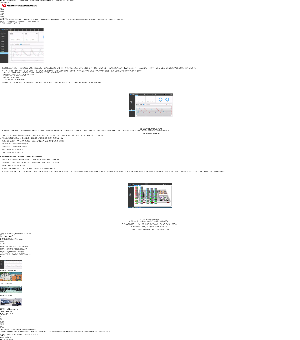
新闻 (1, 319)
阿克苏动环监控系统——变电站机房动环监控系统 (12, 251)
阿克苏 (18, 334)
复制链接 (14, 329)
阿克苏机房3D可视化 (20, 19)
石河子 (21, 334)
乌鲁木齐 (11, 334)
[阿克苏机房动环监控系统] (11, 289)
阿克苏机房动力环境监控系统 (7, 19)
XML (1, 326)
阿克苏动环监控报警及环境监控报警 (73, 19)
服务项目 (2, 10)
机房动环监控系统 (13, 21)
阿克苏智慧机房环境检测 (88, 19)
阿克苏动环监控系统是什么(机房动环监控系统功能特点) (13, 249)
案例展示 (2, 14)
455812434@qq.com (5, 315)
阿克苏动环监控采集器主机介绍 (102, 19)
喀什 (15, 334)
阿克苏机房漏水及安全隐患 (10, 238)
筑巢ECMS (8, 337)
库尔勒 (32, 334)
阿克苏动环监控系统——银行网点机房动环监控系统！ (13, 253)
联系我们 (2, 16)
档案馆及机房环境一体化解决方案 (23, 233)
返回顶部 (2, 328)
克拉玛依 (28, 334)
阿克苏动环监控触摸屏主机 (116, 19)
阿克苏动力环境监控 (42, 19)
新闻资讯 (2, 11)
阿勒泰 (36, 334)
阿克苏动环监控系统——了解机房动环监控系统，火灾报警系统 (15, 254)
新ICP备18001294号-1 (9, 336)
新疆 (8, 334)
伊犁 (25, 334)
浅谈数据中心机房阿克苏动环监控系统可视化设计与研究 (13, 248)
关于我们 (2, 13)
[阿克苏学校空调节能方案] (11, 276)
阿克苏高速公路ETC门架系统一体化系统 (13, 240)
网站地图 (2, 324)
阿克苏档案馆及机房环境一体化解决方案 (29, 21)
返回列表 (2, 241)
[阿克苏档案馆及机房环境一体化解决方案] (11, 264)
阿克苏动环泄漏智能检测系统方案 (56, 19)
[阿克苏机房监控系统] (11, 302)
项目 (1, 318)
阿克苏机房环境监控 (30, 1)
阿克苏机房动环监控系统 (31, 19)
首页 (1, 8)
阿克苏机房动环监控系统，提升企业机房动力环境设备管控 (14, 246)
